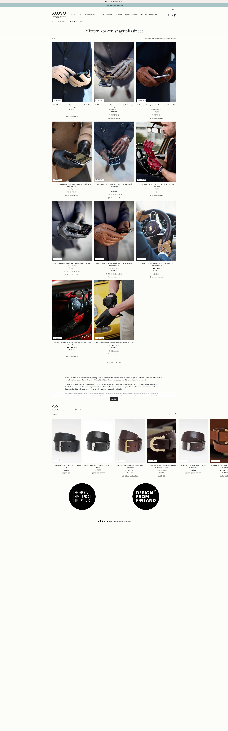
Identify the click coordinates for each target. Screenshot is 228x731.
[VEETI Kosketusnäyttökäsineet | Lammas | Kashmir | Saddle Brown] (114, 231)
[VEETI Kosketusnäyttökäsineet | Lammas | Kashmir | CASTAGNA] (114, 152)
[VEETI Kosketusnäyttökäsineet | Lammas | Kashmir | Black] (72, 231)
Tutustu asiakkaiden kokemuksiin (121, 521)
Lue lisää (114, 399)
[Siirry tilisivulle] (171, 15)
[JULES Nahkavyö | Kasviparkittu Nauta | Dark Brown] (130, 441)
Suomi (173, 9)
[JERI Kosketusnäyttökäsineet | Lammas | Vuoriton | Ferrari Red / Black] (72, 310)
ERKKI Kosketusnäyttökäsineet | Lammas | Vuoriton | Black (114, 343)
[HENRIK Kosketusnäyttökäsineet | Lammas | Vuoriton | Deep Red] (156, 152)
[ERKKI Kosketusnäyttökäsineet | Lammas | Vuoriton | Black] (114, 310)
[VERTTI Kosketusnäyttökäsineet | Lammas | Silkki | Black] (72, 152)
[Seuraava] (131, 1)
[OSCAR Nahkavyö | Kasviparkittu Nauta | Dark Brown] (193, 441)
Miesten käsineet (62, 22)
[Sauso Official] (59, 15)
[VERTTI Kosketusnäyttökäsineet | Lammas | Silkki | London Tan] (114, 72)
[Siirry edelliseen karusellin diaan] (170, 414)
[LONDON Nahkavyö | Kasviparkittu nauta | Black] (66, 441)
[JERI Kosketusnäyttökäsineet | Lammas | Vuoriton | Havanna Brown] (156, 231)
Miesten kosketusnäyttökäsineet (78, 22)
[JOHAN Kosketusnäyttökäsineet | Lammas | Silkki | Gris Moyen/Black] (72, 72)
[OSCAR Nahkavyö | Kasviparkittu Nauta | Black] (98, 441)
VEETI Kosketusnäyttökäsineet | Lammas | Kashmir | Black (71, 263)
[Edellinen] (97, 1)
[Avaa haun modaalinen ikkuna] (168, 15)
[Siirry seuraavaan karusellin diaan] (174, 414)
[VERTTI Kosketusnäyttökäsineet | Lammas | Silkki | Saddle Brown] (156, 72)
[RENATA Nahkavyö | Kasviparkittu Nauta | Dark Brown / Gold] (161, 441)
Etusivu (54, 22)
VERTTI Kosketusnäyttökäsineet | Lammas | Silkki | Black (72, 184)
